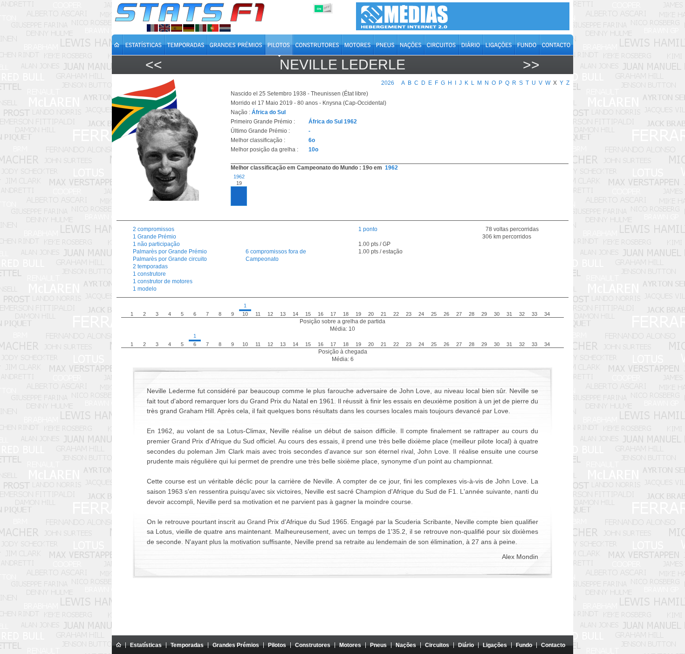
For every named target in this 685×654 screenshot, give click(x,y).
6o (311, 140)
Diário (466, 645)
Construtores (312, 645)
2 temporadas (150, 266)
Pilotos (277, 645)
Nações (406, 645)
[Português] (213, 28)
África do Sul (269, 112)
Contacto (553, 645)
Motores (350, 645)
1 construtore (149, 274)
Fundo (524, 645)
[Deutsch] (188, 28)
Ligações (495, 645)
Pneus (378, 645)
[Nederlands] (225, 28)
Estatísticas (146, 645)
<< (153, 64)
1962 (391, 167)
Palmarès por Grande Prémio (170, 251)
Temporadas (187, 645)
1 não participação (156, 244)
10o (313, 149)
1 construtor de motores (162, 281)
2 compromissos (153, 229)
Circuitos (437, 645)
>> (531, 64)
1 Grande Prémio (154, 236)
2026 (387, 83)
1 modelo (145, 289)
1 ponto (367, 229)
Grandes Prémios (235, 645)
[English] (164, 28)
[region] (394, 195)
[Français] (152, 28)
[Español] (176, 28)
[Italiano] (200, 28)
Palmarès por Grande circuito (170, 259)
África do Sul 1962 (332, 121)
